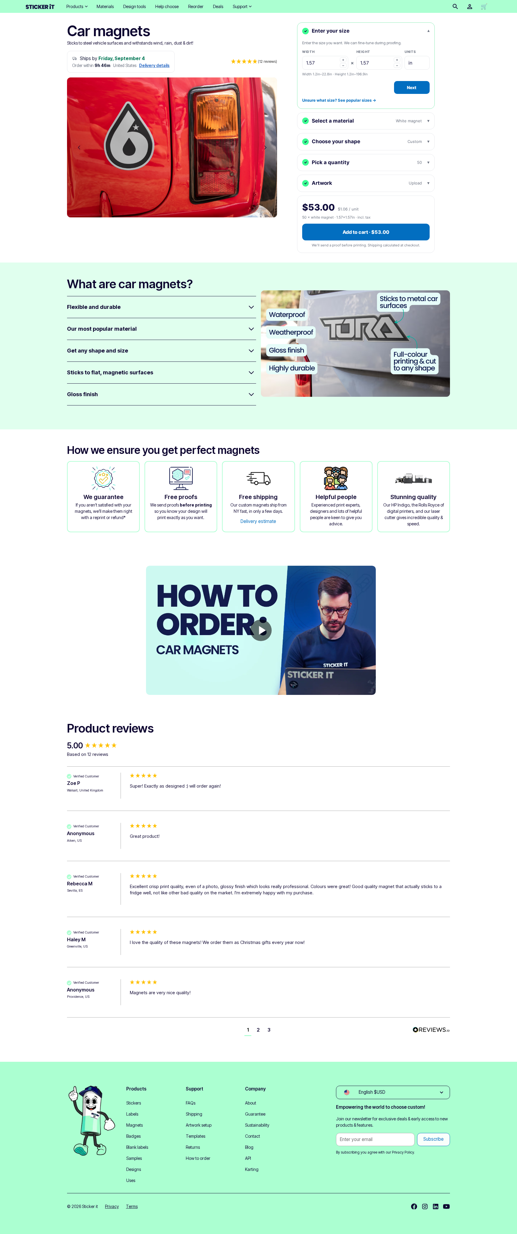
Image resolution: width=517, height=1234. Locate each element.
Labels (132, 1113)
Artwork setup (199, 1125)
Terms (132, 1206)
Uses (130, 1180)
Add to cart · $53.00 (366, 232)
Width (308, 52)
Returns (193, 1147)
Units (410, 52)
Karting (251, 1169)
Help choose (167, 6)
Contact (252, 1136)
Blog (249, 1147)
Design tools (134, 6)
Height (363, 52)
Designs (133, 1169)
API (248, 1158)
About (250, 1102)
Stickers (133, 1102)
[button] (77, 6)
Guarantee (255, 1113)
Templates (195, 1136)
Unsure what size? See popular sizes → (339, 100)
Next (411, 87)
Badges (133, 1136)
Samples (134, 1158)
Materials (105, 6)
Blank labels (137, 1147)
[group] (97, 745)
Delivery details (154, 65)
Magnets (134, 1125)
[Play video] (261, 630)
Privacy (112, 1206)
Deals (218, 6)
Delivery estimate (258, 521)
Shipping (194, 1113)
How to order (198, 1158)
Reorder (195, 6)
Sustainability (257, 1125)
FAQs (190, 1102)
